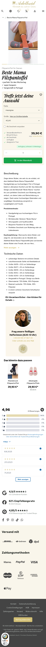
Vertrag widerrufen (23, 620)
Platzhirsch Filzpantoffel (13, 382)
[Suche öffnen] (2, 11)
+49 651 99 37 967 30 (23, 338)
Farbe (6, 106)
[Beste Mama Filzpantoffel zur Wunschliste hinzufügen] (40, 94)
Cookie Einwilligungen (14, 608)
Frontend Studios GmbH (28, 635)
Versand (20, 611)
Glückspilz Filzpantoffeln (33, 382)
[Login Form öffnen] (34, 11)
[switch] (5, 643)
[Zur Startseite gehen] (24, 4)
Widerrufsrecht (31, 611)
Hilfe (41, 611)
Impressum (36, 608)
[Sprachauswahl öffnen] (10, 11)
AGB (27, 608)
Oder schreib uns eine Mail (23, 341)
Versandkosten (37, 136)
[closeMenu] (43, 11)
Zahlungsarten (8, 611)
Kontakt (13, 604)
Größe (16, 116)
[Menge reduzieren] (6, 153)
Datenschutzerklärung (27, 604)
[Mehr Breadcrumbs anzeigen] (3, 17)
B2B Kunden (23, 615)
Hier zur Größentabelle (19, 116)
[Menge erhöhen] (39, 153)
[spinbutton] (23, 153)
